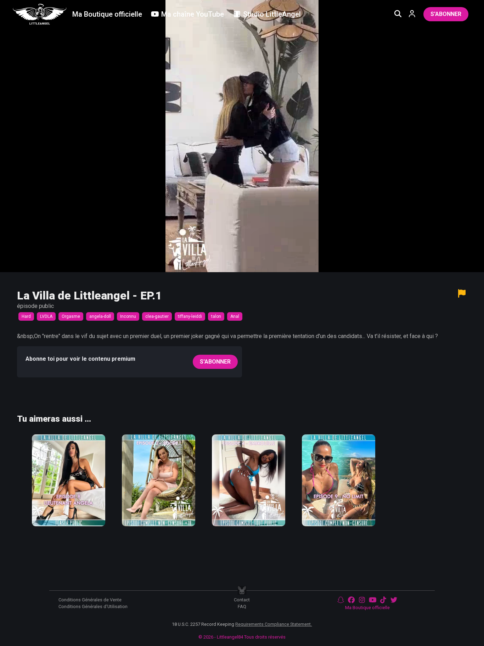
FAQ (242, 606)
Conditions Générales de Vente (90, 599)
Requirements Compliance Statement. (273, 624)
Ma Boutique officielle (367, 607)
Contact (242, 599)
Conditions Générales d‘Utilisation (93, 606)
